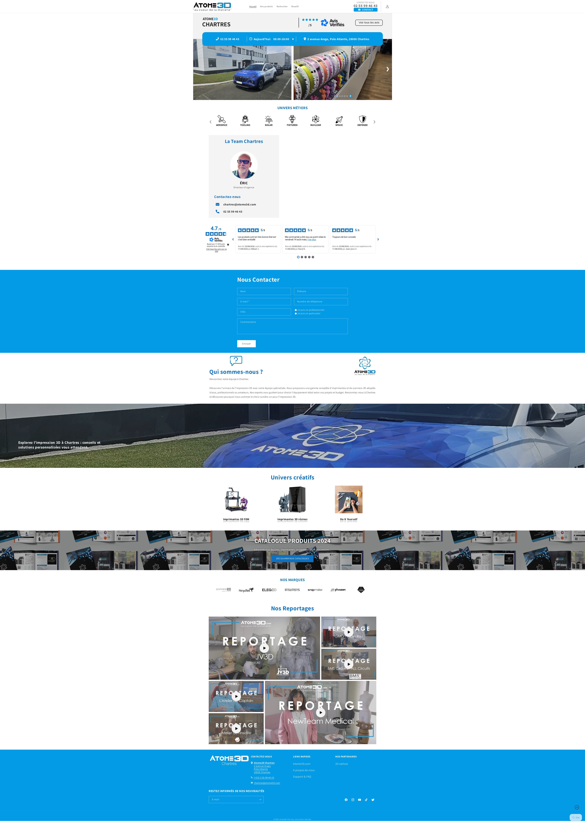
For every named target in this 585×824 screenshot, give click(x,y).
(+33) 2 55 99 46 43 (264, 777)
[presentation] (210, 121)
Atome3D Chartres (287, 819)
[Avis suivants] (378, 239)
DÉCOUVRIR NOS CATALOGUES (292, 558)
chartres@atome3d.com (239, 204)
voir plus (312, 239)
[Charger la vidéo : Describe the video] (264, 648)
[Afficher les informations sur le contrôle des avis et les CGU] (228, 244)
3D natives (341, 763)
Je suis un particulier (308, 313)
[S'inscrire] (260, 799)
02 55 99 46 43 (366, 6)
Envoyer (246, 343)
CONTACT (367, 9)
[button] (577, 807)
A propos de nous (304, 770)
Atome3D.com (301, 763)
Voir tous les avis (369, 22)
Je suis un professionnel (310, 309)
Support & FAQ (302, 776)
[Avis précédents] (233, 239)
